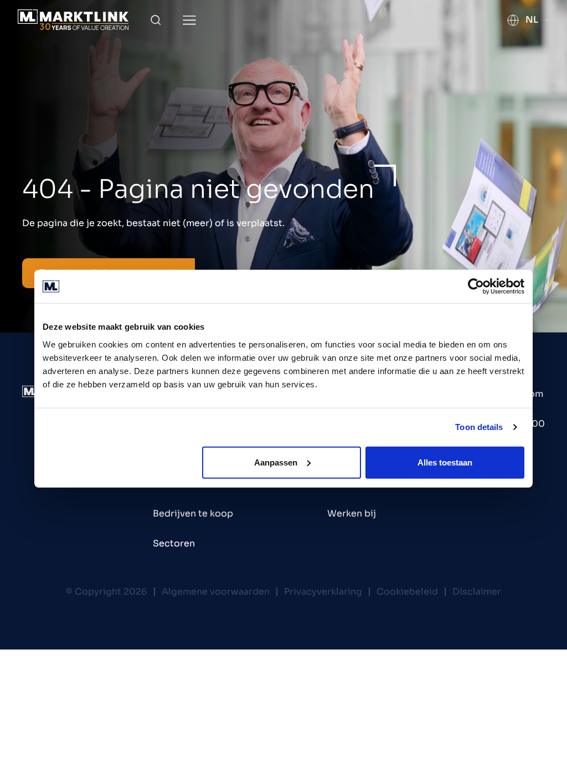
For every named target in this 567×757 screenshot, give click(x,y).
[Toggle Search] (156, 20)
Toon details (479, 427)
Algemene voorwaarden (216, 591)
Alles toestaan (444, 462)
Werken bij (351, 513)
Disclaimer (476, 591)
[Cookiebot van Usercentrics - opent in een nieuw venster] (475, 286)
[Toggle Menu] (189, 20)
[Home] (73, 19)
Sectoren (174, 543)
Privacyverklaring (323, 591)
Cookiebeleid (407, 591)
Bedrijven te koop (193, 513)
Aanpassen (275, 462)
